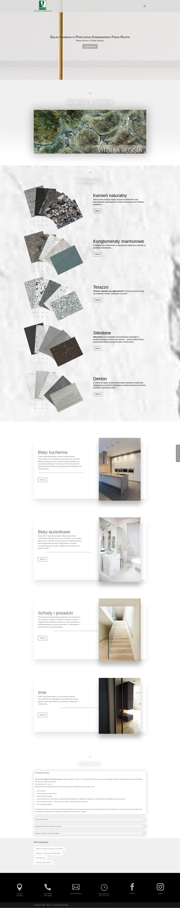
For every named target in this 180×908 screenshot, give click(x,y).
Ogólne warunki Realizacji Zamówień (49, 849)
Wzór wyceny (40, 858)
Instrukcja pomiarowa (43, 862)
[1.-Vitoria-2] (90, 153)
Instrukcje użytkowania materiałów (48, 853)
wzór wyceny (48, 784)
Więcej (97, 211)
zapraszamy (90, 46)
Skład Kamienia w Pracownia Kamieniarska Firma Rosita (90, 37)
